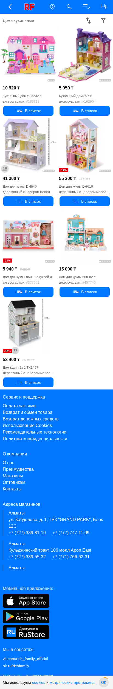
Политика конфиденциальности (35, 438)
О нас (8, 462)
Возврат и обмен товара (27, 412)
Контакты (12, 489)
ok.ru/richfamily (16, 666)
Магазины (13, 475)
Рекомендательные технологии (34, 432)
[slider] (103, 682)
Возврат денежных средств (31, 419)
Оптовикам (14, 482)
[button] (9, 7)
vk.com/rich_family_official (25, 658)
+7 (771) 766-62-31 (71, 556)
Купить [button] (28, 111)
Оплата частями (19, 405)
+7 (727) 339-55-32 (27, 556)
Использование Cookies (27, 425)
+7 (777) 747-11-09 (70, 532)
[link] (31, 6)
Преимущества (18, 469)
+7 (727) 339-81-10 (27, 532)
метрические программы (72, 682)
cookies (38, 682)
